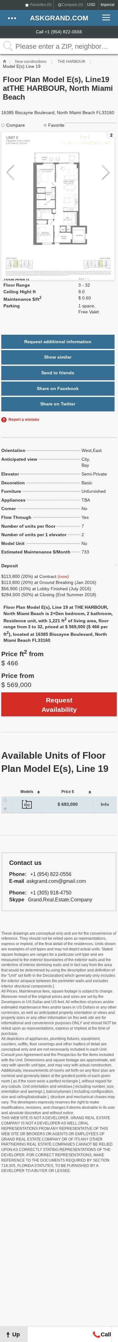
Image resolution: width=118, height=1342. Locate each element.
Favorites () (41, 5)
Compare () (72, 5)
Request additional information (57, 341)
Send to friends (57, 372)
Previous (10, 172)
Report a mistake (23, 419)
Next (105, 172)
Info (105, 804)
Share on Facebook (58, 388)
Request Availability (59, 704)
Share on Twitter (57, 403)
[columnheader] (27, 792)
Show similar (57, 357)
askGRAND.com (59, 18)
